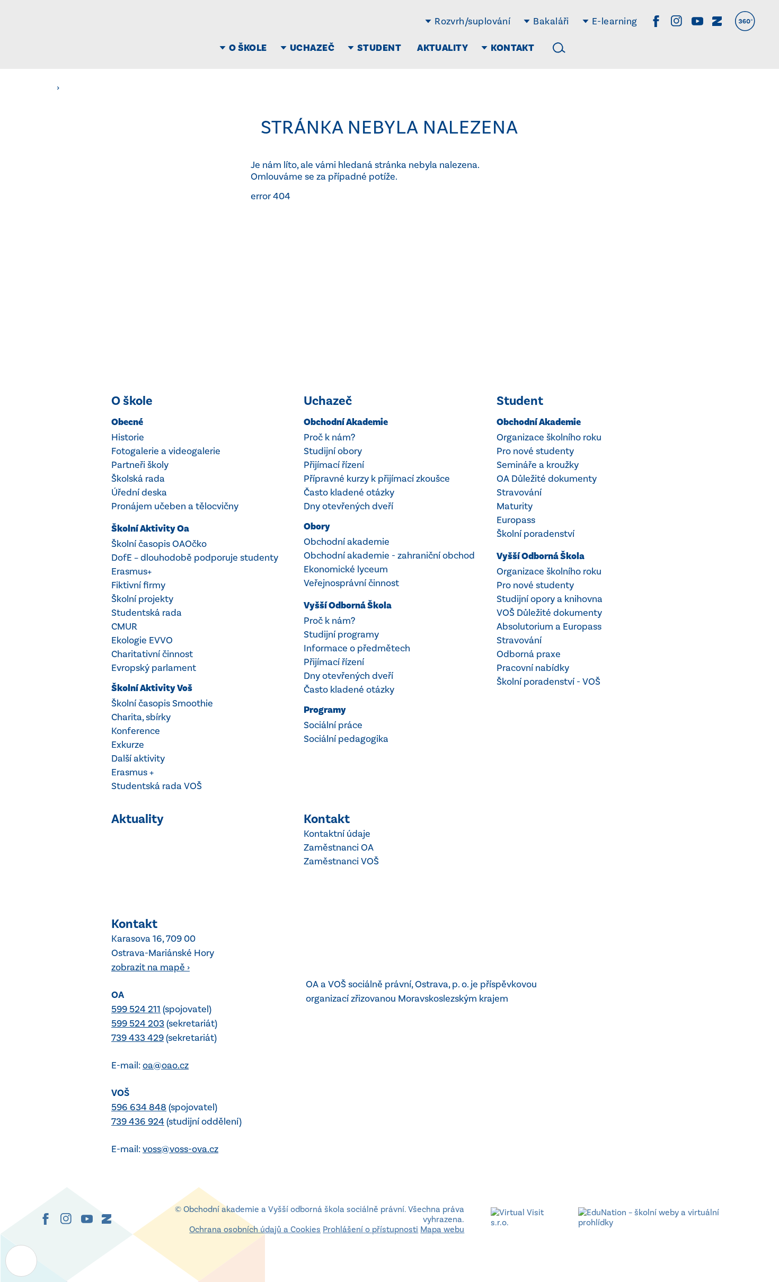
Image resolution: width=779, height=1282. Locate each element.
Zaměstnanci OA (339, 847)
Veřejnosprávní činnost (351, 583)
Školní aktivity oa (150, 529)
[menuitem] (244, 48)
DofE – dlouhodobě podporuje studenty (194, 557)
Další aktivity (138, 758)
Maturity (515, 506)
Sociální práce (333, 725)
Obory (317, 526)
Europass (516, 520)
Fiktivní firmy (138, 585)
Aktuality (137, 819)
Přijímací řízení (334, 465)
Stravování (519, 492)
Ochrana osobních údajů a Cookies (255, 1229)
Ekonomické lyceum (346, 569)
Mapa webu (442, 1229)
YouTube (697, 21)
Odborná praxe (529, 654)
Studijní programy (341, 634)
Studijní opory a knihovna (550, 599)
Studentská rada (146, 612)
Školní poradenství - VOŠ (548, 681)
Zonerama (717, 21)
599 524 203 (137, 1023)
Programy (325, 710)
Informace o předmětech (357, 648)
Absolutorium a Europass (549, 626)
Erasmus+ (131, 571)
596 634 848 (138, 1107)
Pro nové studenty (535, 451)
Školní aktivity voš (151, 688)
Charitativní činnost (152, 654)
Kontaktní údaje (337, 833)
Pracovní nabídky (533, 668)
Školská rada (138, 478)
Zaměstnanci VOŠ (341, 861)
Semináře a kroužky (538, 465)
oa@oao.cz (166, 1065)
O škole (132, 401)
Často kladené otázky (349, 492)
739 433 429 (137, 1038)
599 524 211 (136, 1009)
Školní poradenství (535, 534)
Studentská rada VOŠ (156, 786)
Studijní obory (333, 451)
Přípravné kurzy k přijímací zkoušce (377, 478)
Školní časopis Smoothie (162, 703)
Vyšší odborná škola (348, 605)
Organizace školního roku (549, 437)
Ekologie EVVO (142, 640)
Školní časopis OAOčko (159, 544)
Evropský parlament (153, 668)
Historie (127, 437)
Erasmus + (132, 772)
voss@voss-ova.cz (180, 1149)
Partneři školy (140, 465)
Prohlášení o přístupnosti (370, 1229)
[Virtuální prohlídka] (745, 21)
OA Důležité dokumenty (547, 478)
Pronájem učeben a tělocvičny (174, 506)
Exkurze (127, 744)
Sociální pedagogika (346, 739)
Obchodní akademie (346, 422)
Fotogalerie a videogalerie (165, 451)
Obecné (127, 422)
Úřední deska (139, 492)
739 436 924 (137, 1121)
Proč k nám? (329, 437)
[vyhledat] (559, 47)
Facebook (656, 21)
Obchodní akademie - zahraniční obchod (389, 555)
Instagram (677, 21)
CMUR (124, 626)
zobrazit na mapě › (150, 967)
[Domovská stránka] (87, 34)
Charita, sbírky (141, 717)
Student (520, 401)
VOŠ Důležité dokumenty (549, 612)
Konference (135, 731)
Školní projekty (142, 599)
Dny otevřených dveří (348, 506)
